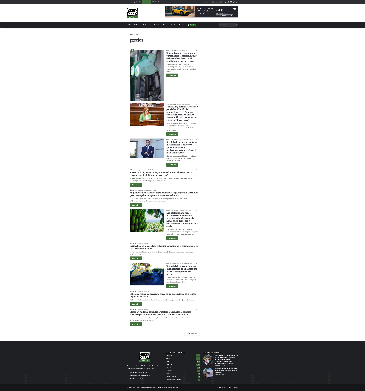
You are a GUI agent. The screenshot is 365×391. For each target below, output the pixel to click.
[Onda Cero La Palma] (132, 13)
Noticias (173, 25)
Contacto (182, 25)
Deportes (169, 370)
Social (168, 358)
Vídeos (165, 25)
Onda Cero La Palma (174, 50)
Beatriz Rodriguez (136, 170)
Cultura (168, 367)
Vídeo (168, 361)
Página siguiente (191, 334)
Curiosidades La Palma (173, 380)
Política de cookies (166, 387)
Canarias (157, 25)
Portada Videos (171, 377)
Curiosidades (147, 25)
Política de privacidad (153, 387)
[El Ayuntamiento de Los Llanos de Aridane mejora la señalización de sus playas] (208, 373)
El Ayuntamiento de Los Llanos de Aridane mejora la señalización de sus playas (226, 370)
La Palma (137, 25)
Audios (168, 373)
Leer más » (172, 75)
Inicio (130, 25)
